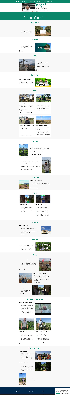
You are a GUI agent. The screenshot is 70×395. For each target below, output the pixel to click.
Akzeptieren (58, 393)
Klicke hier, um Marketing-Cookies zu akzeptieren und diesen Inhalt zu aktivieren (43, 47)
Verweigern (62, 393)
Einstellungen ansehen (67, 393)
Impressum (43, 391)
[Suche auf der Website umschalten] (54, 1)
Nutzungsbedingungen (43, 390)
